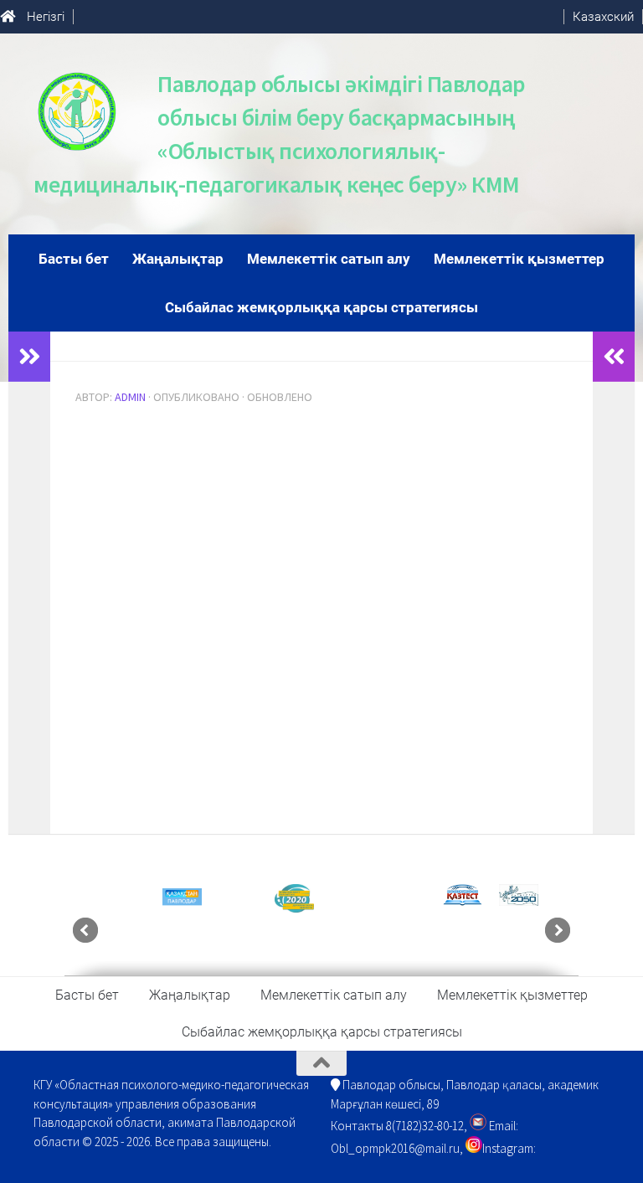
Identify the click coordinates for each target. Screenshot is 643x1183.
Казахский (603, 16)
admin (130, 396)
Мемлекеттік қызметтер (519, 258)
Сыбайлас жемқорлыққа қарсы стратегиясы (321, 307)
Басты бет (74, 258)
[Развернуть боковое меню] (29, 357)
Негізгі (45, 16)
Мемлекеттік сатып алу (328, 258)
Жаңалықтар (178, 258)
